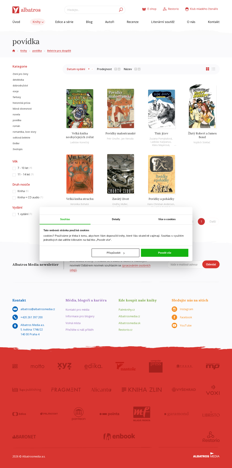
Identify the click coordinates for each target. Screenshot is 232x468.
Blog (89, 22)
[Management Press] (213, 366)
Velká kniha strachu (80, 199)
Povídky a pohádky (161, 199)
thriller (16, 143)
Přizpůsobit (113, 252)
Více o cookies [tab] (167, 219)
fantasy (17, 97)
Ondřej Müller (119, 204)
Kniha (23, 191)
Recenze (133, 22)
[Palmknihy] (49, 413)
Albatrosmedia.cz (129, 316)
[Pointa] (109, 413)
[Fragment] (66, 389)
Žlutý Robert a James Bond (202, 135)
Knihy (37, 22)
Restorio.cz (125, 330)
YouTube (186, 325)
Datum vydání (76, 69)
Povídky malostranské (120, 133)
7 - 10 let (24, 168)
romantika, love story (24, 131)
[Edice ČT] (19, 413)
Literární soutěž (162, 22)
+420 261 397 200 (32, 317)
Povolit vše (164, 252)
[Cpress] (184, 366)
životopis (18, 149)
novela (16, 114)
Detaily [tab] (116, 219)
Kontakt (214, 22)
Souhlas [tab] (65, 219)
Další (213, 221)
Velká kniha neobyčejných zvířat (80, 135)
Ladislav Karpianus (160, 141)
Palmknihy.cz (127, 309)
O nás (191, 22)
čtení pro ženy (20, 74)
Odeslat (211, 264)
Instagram (186, 309)
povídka (37, 50)
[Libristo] (211, 413)
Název (128, 69)
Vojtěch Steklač (201, 142)
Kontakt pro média (77, 309)
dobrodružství (20, 85)
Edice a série (64, 22)
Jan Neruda (127, 138)
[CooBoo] (15, 366)
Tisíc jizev (161, 133)
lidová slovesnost (22, 108)
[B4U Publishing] (26, 389)
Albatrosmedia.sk (129, 323)
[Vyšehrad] (184, 389)
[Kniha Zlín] (142, 389)
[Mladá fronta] (141, 413)
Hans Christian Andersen (160, 204)
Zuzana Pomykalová (160, 138)
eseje (16, 91)
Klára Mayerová (160, 145)
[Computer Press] (156, 366)
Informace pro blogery (80, 316)
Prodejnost (104, 69)
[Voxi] (213, 389)
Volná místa (73, 323)
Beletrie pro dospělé (59, 50)
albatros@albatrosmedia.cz (38, 309)
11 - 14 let (25, 174)
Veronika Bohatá (79, 204)
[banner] (26, 9)
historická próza (21, 102)
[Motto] (37, 366)
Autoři (109, 22)
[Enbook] (119, 436)
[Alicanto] (101, 389)
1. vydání (24, 214)
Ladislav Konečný (79, 142)
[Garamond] (176, 413)
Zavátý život (120, 199)
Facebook (186, 317)
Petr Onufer (113, 138)
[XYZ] (64, 366)
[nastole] (125, 366)
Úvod (16, 22)
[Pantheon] (79, 413)
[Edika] (93, 366)
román (16, 126)
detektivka (18, 79)
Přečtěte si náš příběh (80, 330)
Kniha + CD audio (30, 197)
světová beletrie (21, 137)
